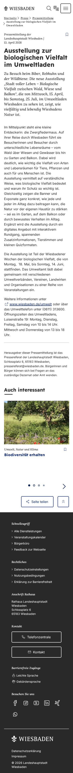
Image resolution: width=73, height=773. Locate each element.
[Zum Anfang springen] (63, 501)
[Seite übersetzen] (56, 8)
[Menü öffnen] (65, 8)
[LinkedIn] (46, 703)
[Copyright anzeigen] (63, 438)
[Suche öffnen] (49, 8)
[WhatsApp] (15, 714)
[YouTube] (36, 703)
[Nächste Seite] (64, 486)
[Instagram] (25, 703)
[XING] (57, 703)
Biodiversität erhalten (24, 454)
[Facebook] (15, 703)
